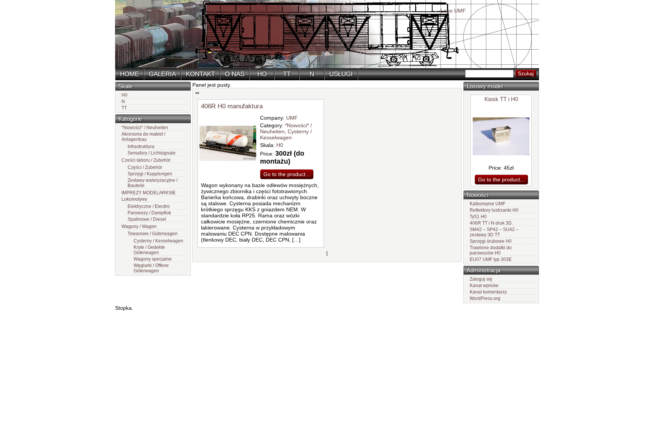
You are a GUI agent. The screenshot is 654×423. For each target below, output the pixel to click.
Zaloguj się (481, 279)
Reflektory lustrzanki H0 (494, 210)
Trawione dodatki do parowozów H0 (491, 250)
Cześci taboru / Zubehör (146, 160)
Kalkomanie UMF (487, 203)
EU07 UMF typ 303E (491, 259)
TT (287, 74)
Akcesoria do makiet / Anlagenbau (143, 136)
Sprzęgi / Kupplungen (150, 173)
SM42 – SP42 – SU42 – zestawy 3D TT (494, 232)
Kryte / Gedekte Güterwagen (149, 250)
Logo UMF (453, 11)
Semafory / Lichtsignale (152, 153)
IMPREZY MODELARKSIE (148, 192)
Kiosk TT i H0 (501, 99)
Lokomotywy (134, 199)
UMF (292, 118)
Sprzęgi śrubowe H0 (491, 241)
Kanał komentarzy (488, 292)
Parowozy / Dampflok (149, 212)
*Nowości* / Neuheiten (144, 127)
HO (262, 74)
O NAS (234, 74)
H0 (124, 95)
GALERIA (162, 74)
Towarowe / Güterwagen (153, 233)
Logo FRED (152, 11)
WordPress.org (485, 298)
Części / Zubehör (145, 167)
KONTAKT (200, 74)
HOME (129, 74)
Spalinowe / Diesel (147, 219)
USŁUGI (341, 74)
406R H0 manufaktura (232, 106)
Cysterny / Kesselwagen (158, 240)
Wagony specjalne (153, 259)
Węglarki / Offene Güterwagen (151, 268)
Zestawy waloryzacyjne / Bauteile (153, 183)
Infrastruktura (141, 146)
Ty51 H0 (478, 216)
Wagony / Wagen (139, 226)
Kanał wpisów (484, 285)
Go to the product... (501, 179)
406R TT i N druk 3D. (491, 223)
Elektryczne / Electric (149, 206)
